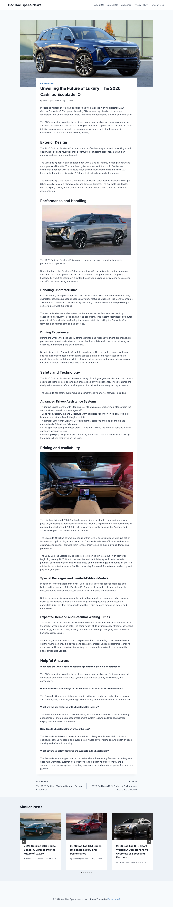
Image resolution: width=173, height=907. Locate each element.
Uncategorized (47, 83)
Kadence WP (113, 899)
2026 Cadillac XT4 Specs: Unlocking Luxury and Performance (86, 849)
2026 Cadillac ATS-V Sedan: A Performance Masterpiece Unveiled (114, 786)
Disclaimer (126, 5)
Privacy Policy (141, 5)
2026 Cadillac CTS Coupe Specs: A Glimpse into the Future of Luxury (40, 849)
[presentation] (40, 826)
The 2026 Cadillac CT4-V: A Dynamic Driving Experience (59, 786)
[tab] (81, 872)
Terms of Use (157, 5)
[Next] (149, 841)
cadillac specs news (51, 101)
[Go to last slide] (24, 841)
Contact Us (112, 5)
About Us (99, 5)
